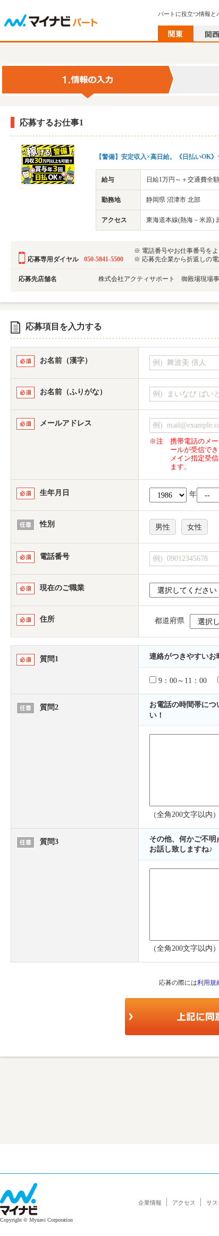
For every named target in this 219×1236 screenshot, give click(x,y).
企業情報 (150, 1202)
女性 (194, 527)
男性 (162, 527)
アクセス (184, 1202)
